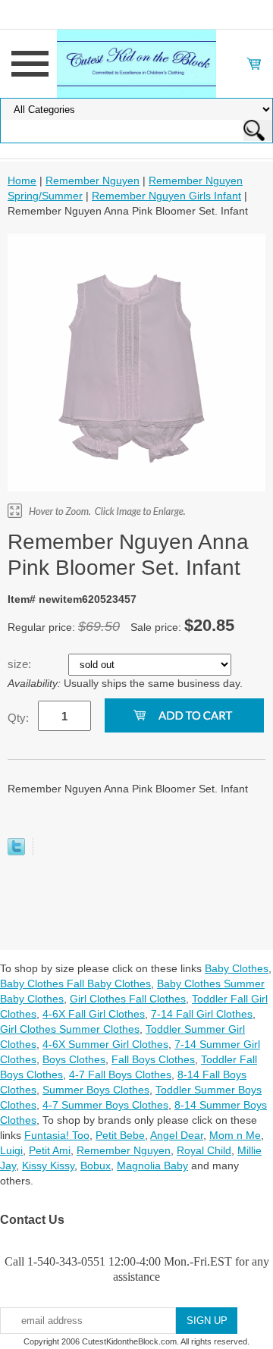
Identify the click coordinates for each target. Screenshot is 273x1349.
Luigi (11, 1150)
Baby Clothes (236, 968)
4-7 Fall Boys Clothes (120, 1074)
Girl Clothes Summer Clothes (70, 1029)
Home (22, 180)
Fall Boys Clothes (153, 1059)
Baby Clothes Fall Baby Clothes (75, 983)
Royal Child (204, 1150)
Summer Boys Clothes (95, 1090)
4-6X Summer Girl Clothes (105, 1044)
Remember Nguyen (93, 180)
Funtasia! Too (56, 1135)
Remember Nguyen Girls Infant (166, 196)
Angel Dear (176, 1135)
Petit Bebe (120, 1135)
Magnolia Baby (152, 1165)
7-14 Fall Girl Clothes (202, 1014)
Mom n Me (235, 1135)
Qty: (18, 717)
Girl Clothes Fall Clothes (128, 999)
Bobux (95, 1165)
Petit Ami (50, 1150)
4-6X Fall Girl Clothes (93, 1014)
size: (21, 663)
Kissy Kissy (48, 1165)
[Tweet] (16, 851)
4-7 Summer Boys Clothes (105, 1105)
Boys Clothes (73, 1059)
